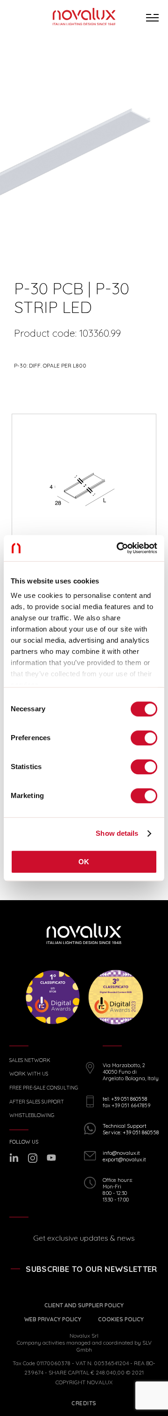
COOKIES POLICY (121, 1319)
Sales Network (29, 1060)
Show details (117, 833)
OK (84, 862)
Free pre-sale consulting (43, 1088)
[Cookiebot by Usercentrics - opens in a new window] (118, 548)
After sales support (36, 1102)
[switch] (144, 737)
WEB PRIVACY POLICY (52, 1319)
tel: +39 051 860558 (125, 1099)
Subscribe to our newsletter (91, 1269)
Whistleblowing (31, 1115)
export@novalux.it (124, 1159)
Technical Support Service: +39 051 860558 (131, 1129)
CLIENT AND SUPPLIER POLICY (84, 1305)
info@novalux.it (121, 1153)
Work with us (28, 1074)
